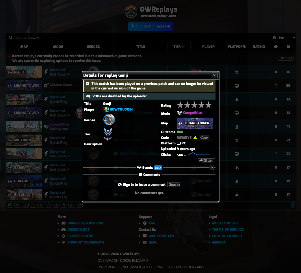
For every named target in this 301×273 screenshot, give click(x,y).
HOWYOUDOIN (121, 109)
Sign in (174, 184)
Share (208, 160)
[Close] (214, 75)
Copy (204, 137)
